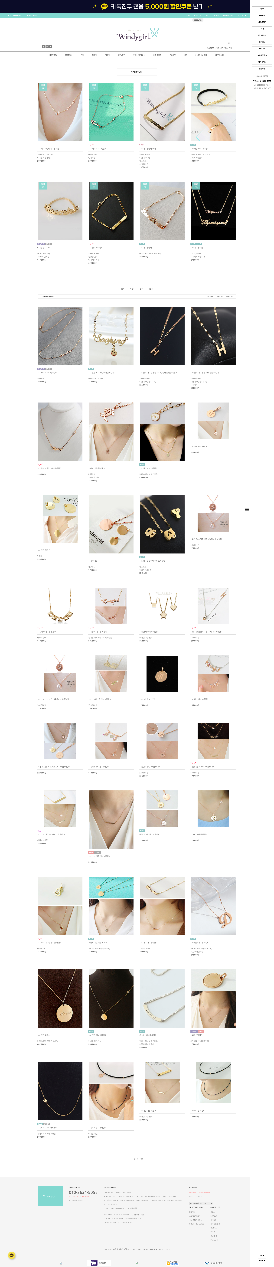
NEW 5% (53, 55)
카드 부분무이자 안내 (223, 48)
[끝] (141, 1159)
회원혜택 (262, 42)
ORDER (216, 15)
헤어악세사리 (220, 55)
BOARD (241, 15)
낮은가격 (219, 296)
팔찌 (141, 289)
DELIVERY (214, 1240)
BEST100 (68, 55)
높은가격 (229, 296)
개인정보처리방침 (195, 1220)
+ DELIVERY (32, 15)
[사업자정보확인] (138, 1215)
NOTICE (262, 49)
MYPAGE (227, 15)
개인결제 (213, 1236)
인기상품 (209, 296)
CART (207, 15)
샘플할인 (173, 55)
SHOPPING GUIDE (196, 1224)
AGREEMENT (194, 1216)
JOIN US (197, 15)
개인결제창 (262, 62)
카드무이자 (262, 35)
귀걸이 (107, 55)
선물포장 (262, 69)
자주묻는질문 (215, 1224)
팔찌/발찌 (121, 55)
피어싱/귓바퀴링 (139, 55)
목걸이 (94, 55)
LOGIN (187, 15)
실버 (185, 55)
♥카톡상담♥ (262, 55)
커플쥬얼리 (157, 55)
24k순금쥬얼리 (201, 55)
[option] (137, 6)
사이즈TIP (262, 22)
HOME (192, 1212)
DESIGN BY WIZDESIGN (159, 1249)
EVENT (212, 1232)
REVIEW (262, 15)
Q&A (262, 9)
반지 (82, 55)
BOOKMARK (16, 15)
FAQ (262, 29)
